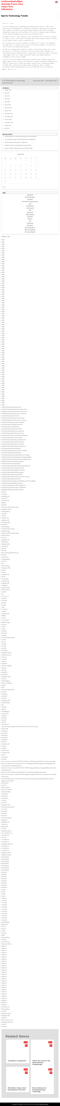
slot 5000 (3, 644)
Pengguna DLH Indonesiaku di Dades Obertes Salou (14, 411)
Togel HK (3, 505)
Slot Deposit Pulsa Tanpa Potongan (10, 533)
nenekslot (3, 592)
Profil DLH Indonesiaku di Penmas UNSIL (11, 474)
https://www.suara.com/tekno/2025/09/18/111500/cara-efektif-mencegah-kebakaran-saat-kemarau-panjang (28, 761)
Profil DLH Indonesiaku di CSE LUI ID (11, 479)
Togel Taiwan (4, 798)
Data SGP (3, 492)
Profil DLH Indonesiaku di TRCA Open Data (12, 433)
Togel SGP (4, 598)
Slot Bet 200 (4, 674)
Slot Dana (3, 668)
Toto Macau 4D (30, 208)
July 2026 (7, 93)
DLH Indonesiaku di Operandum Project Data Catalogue (15, 455)
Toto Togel (4, 809)
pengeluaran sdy (5, 496)
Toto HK (3, 800)
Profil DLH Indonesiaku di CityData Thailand (12, 422)
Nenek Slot (4, 633)
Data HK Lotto (5, 835)
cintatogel (3, 1026)
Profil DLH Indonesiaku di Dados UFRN (11, 429)
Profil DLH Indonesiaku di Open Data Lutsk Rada (13, 413)
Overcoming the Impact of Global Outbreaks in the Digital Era (20, 139)
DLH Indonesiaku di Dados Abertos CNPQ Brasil (13, 487)
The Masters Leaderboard (17, 1061)
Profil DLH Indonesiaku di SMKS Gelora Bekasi (13, 470)
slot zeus (3, 642)
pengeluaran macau (6, 655)
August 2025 (8, 125)
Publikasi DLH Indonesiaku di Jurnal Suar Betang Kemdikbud (16, 457)
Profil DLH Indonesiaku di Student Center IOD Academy (15, 476)
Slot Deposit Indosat (30, 197)
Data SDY (3, 648)
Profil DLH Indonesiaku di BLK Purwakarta (12, 483)
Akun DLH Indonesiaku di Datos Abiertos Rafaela (13, 420)
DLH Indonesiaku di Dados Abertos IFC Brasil (12, 418)
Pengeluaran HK (5, 544)
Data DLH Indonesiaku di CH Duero (10, 416)
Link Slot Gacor (5, 518)
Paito (30, 210)
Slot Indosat (30, 225)
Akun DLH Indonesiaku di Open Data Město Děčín (14, 409)
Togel (2, 607)
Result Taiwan (5, 557)
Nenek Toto (4, 824)
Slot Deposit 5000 (5, 568)
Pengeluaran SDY (5, 700)
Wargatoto (4, 946)
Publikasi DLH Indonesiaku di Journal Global (12, 461)
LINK (2, 240)
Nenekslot (4, 631)
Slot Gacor (4, 537)
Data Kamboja (5, 579)
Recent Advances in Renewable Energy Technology (39, 1089)
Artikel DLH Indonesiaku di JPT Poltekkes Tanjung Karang (16, 459)
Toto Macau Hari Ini (6, 818)
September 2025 (9, 122)
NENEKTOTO (5, 822)
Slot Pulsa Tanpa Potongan (8, 529)
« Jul (4, 187)
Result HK (30, 216)
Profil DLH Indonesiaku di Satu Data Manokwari (13, 446)
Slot (30, 221)
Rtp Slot (3, 685)
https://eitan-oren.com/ (7, 1020)
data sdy (3, 626)
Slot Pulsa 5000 (5, 500)
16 (36, 170)
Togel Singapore (5, 711)
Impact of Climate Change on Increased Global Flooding (18, 148)
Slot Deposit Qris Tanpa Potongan (9, 507)
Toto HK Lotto (5, 839)
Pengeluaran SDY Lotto (7, 1022)
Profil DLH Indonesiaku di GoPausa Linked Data (13, 485)
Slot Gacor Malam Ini (30, 229)
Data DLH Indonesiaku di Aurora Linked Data (12, 431)
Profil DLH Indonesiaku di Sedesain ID (10, 463)
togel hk (3, 570)
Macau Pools (23, 726)
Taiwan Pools (4, 794)
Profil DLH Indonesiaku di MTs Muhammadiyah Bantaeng (15, 466)
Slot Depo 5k (4, 546)
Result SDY (4, 498)
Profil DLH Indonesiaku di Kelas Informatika (12, 472)
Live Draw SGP (5, 724)
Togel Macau (30, 223)
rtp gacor (3, 661)
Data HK (3, 670)
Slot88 (3, 935)
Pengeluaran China (6, 676)
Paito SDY (3, 718)
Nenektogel (4, 650)
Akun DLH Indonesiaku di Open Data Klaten (12, 444)
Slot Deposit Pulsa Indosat (8, 689)
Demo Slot (4, 933)
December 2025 (9, 113)
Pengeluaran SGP (5, 805)
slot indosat (30, 199)
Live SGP (3, 516)
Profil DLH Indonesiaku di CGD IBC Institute (12, 468)
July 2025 (7, 128)
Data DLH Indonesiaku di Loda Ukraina (11, 453)
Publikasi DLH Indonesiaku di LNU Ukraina (12, 489)
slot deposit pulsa (5, 522)
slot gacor (3, 624)
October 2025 (8, 119)
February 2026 (8, 107)
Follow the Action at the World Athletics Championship (41, 1062)
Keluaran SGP (4, 783)
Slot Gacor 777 (5, 596)
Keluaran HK (4, 729)
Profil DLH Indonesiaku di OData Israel (11, 407)
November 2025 (9, 116)
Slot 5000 (3, 555)
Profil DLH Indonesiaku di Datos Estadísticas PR (13, 440)
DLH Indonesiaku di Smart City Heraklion (11, 437)
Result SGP (4, 524)
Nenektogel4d (5, 857)
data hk (3, 576)
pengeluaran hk (5, 520)
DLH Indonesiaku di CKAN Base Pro (10, 426)
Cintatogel (4, 898)
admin (5, 69)
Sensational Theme (43, 1104)
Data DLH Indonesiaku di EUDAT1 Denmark (12, 442)
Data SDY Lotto (5, 941)
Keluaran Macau (5, 535)
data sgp (3, 572)
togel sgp (3, 602)
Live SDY (3, 561)
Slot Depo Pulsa (5, 566)
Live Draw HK (5, 620)
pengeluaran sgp (5, 531)
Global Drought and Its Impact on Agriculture (16, 142)
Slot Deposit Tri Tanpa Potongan (30, 201)
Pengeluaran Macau (6, 652)
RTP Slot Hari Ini (5, 589)
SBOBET (3, 616)
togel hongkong (5, 526)
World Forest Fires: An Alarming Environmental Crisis (18, 145)
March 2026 (8, 105)
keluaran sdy (4, 924)
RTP (2, 563)
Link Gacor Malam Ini (6, 683)
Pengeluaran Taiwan (6, 509)
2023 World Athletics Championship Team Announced (13, 82)
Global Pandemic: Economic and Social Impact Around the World (20, 136)
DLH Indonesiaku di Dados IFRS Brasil (10, 448)
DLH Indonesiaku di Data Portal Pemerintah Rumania (14, 435)
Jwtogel (3, 889)
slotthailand (4, 585)
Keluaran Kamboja (6, 792)
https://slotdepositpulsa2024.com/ (10, 553)
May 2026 (7, 99)
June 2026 (7, 96)
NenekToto (4, 811)
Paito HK (3, 548)
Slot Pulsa (3, 550)
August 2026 (8, 90)
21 (26, 173)
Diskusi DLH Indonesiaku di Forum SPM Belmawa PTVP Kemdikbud (18, 481)
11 (10, 170)
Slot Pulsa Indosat (5, 702)
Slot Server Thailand (6, 666)
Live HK (3, 618)
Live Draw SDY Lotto (6, 833)
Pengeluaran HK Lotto (7, 844)
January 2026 (8, 110)
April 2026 (7, 102)
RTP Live (30, 219)
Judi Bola (3, 503)
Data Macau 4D (5, 744)
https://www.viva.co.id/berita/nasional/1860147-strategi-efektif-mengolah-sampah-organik (23, 772)
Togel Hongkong (5, 511)
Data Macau (4, 609)
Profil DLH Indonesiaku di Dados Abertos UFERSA (14, 450)
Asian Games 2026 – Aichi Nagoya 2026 (44, 80)
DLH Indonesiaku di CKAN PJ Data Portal (12, 424)
